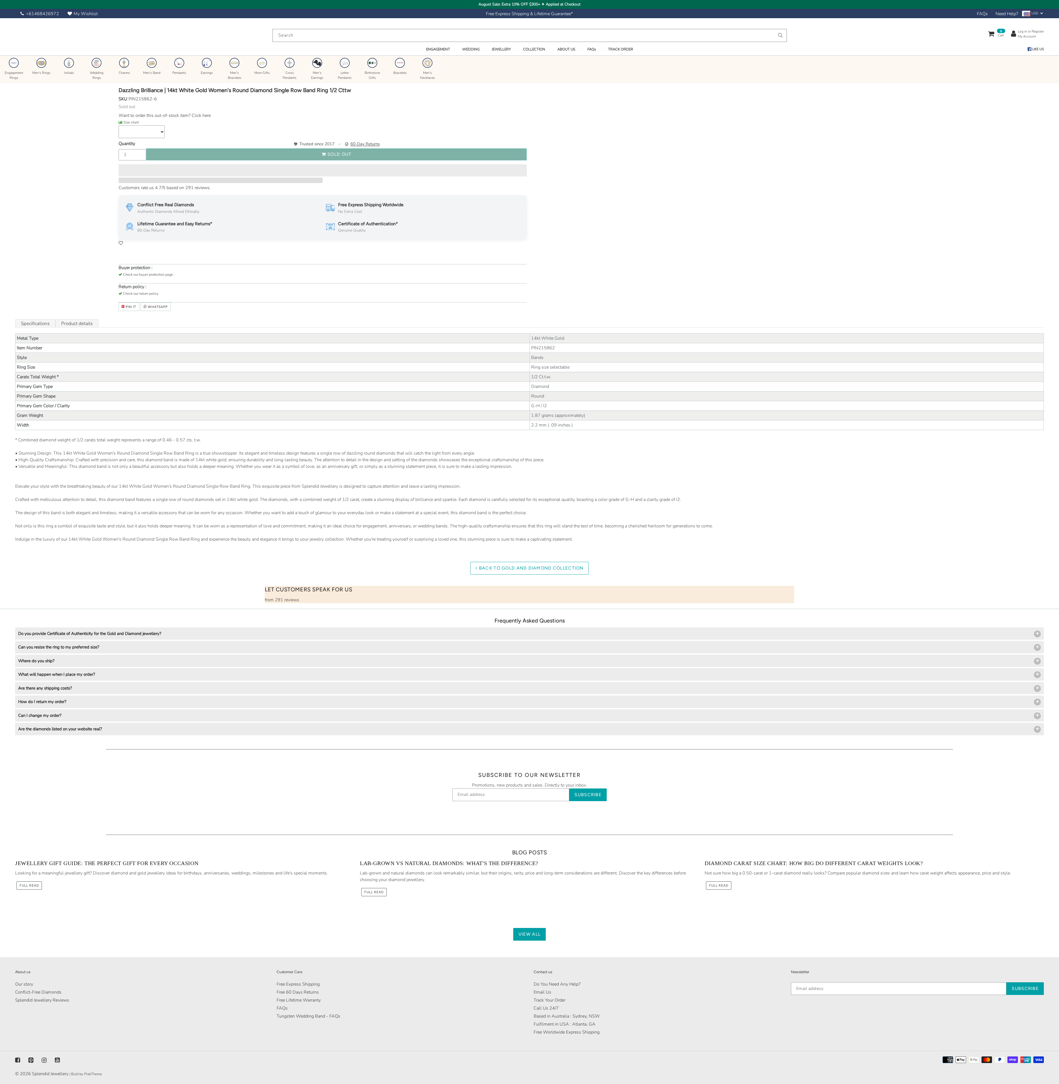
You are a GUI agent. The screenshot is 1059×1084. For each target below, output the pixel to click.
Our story (24, 984)
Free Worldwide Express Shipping (567, 1032)
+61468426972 (42, 14)
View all (529, 934)
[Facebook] (17, 1060)
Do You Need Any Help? (557, 984)
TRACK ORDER (620, 49)
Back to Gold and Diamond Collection (531, 568)
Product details (77, 323)
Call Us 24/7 (546, 1008)
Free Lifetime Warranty (299, 1000)
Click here (201, 115)
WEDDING (471, 49)
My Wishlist (86, 14)
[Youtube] (57, 1060)
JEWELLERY (501, 49)
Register (1038, 31)
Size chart (131, 122)
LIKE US (1037, 49)
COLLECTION (534, 49)
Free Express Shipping (298, 984)
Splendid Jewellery (50, 1074)
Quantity (127, 144)
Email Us (542, 992)
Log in (1022, 31)
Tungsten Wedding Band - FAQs (308, 1016)
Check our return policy (141, 293)
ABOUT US (566, 49)
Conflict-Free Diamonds (38, 992)
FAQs (982, 14)
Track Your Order (549, 1000)
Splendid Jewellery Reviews (42, 1000)
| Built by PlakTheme (85, 1074)
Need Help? (1007, 14)
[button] (323, 170)
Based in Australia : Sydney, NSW (567, 1016)
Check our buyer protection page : (149, 274)
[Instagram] (44, 1060)
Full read (29, 885)
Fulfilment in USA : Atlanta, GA (564, 1024)
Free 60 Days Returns (298, 992)
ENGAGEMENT (438, 49)
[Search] (780, 35)
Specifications (35, 323)
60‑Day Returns (365, 144)
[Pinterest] (30, 1060)
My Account (1027, 36)
